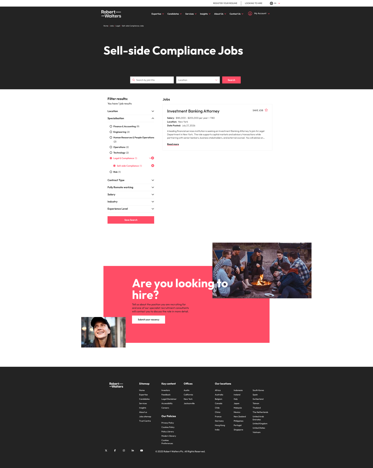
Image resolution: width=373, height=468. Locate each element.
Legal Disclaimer (169, 399)
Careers (165, 407)
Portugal (237, 425)
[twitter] (106, 450)
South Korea (258, 390)
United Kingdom (260, 423)
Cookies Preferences (167, 442)
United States (259, 428)
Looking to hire (253, 3)
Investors (165, 390)
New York (188, 399)
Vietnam (257, 432)
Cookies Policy (167, 427)
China (217, 412)
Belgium (218, 399)
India (217, 429)
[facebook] (115, 450)
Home (142, 390)
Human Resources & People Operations (133, 139)
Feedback (165, 394)
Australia (219, 394)
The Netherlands (260, 412)
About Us (218, 13)
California (188, 394)
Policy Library (167, 431)
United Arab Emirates (258, 418)
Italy (236, 399)
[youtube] (141, 450)
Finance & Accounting (126, 126)
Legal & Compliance (125, 158)
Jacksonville (189, 403)
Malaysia (238, 407)
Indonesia (238, 390)
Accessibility (167, 403)
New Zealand (240, 416)
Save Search (130, 219)
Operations (121, 147)
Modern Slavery (168, 436)
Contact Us (235, 13)
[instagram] (123, 450)
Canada (218, 403)
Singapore (238, 429)
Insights (204, 13)
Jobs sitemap (145, 416)
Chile (217, 407)
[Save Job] (266, 110)
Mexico (237, 412)
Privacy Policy (167, 422)
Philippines (238, 421)
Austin (186, 390)
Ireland (237, 394)
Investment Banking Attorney (193, 110)
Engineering (121, 131)
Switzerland (258, 399)
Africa (218, 390)
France (218, 416)
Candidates (173, 13)
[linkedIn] (132, 450)
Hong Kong (220, 425)
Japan (236, 403)
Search (231, 79)
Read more (173, 144)
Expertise (156, 13)
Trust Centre (145, 421)
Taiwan (256, 403)
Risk (117, 171)
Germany (219, 421)
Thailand (257, 407)
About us (143, 412)
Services (189, 13)
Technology (121, 152)
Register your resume (225, 3)
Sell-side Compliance (129, 165)
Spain (255, 394)
